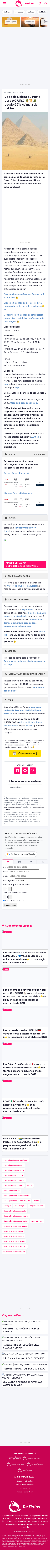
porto (36, 1201)
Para (5, 871)
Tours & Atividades (18, 576)
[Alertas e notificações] (39, 3)
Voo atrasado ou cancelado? (26, 674)
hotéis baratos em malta (13, 1170)
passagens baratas (11, 1191)
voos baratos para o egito (14, 1252)
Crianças (7, 892)
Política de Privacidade (8, 1541)
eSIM (10, 700)
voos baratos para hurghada (15, 1226)
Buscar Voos (10, 905)
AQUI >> (35, 437)
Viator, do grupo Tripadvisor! (22, 586)
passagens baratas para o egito (16, 1201)
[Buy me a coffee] (45, 3)
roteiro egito (20, 1206)
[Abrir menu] (4, 3)
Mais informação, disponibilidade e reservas (21, 564)
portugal (7, 1206)
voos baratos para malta (13, 1236)
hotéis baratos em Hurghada (15, 1160)
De (4, 867)
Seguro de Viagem (18, 599)
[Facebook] (17, 770)
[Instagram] (33, 770)
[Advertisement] (25, 55)
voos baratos (36, 1221)
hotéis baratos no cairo (13, 1175)
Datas (5, 876)
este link (30, 725)
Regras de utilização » (25, 1481)
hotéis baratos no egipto (13, 1180)
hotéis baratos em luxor (13, 1165)
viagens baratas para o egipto (15, 1216)
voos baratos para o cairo (13, 1241)
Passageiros (9, 880)
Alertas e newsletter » (25, 1492)
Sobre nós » (25, 1488)
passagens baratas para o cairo (16, 1196)
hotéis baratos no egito (13, 1185)
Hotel (12, 517)
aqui (6, 384)
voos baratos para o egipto (14, 1246)
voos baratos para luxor (13, 1231)
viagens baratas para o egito (15, 1221)
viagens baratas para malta (14, 1211)
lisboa (29, 1185)
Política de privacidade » (25, 1485)
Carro (12, 651)
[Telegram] (25, 770)
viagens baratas (36, 1206)
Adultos (6, 884)
